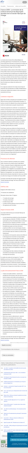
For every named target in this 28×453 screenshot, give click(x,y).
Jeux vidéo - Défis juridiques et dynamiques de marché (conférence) (14, 426)
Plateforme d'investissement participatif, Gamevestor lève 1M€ (14, 414)
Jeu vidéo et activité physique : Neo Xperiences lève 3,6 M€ (13, 409)
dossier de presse (5, 182)
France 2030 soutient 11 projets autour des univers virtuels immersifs (13, 405)
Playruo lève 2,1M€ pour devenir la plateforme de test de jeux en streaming (13, 396)
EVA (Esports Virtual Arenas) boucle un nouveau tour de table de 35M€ (13, 378)
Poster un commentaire (8, 355)
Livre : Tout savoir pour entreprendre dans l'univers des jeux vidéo (14, 391)
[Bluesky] (2, 445)
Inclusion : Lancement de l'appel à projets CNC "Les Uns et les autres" (13, 387)
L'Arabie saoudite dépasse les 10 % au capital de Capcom (13, 400)
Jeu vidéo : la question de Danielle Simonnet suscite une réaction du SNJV (13, 369)
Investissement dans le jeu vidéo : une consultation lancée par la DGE (13, 373)
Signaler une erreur (6, 345)
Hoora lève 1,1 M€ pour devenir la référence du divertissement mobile (12, 418)
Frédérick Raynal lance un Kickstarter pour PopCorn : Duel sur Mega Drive (13, 382)
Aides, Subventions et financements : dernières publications (13, 364)
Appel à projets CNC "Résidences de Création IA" (13, 422)
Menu (24, 2)
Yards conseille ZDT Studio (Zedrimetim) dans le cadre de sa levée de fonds (14, 431)
